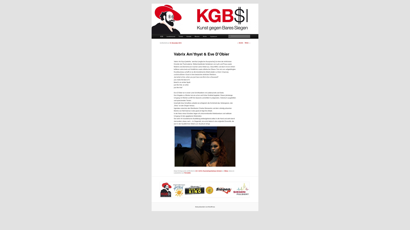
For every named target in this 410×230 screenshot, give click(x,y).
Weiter (247, 43)
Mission (197, 36)
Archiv (205, 36)
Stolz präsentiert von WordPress (205, 207)
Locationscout (171, 36)
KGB (161, 36)
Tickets (181, 36)
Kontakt (189, 36)
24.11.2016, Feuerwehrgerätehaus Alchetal (208, 171)
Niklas (226, 171)
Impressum (213, 36)
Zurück (240, 43)
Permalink (187, 173)
